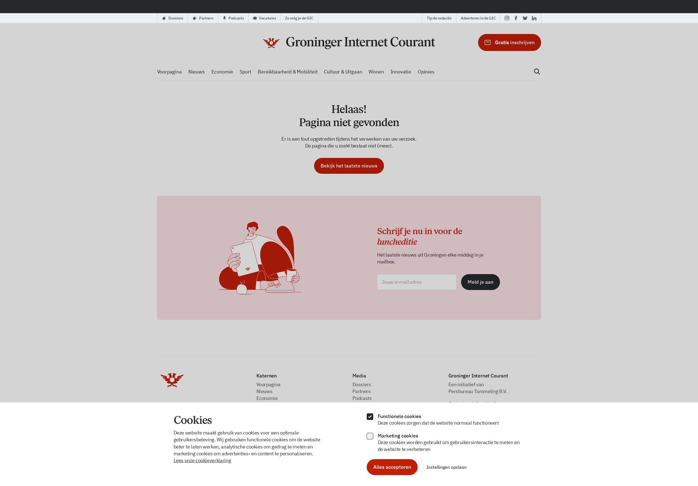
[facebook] (516, 18)
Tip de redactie (439, 18)
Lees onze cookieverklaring (202, 460)
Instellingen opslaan (446, 467)
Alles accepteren (392, 467)
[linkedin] (534, 18)
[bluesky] (525, 18)
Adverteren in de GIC (478, 18)
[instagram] (507, 18)
